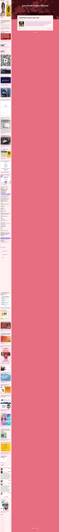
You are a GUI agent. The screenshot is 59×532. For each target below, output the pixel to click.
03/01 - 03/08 (2, 517)
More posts (35, 32)
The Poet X (4, 480)
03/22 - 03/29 (2, 516)
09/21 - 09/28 (2, 520)
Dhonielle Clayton (4, 493)
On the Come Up (5, 471)
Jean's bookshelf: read (6, 467)
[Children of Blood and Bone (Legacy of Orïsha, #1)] (1, 484)
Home (35, 10)
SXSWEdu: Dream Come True (29, 18)
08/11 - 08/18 (2, 528)
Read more (49, 28)
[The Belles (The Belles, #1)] (1, 494)
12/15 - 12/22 (2, 526)
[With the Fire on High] (1, 470)
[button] (50, 17)
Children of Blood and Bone (5, 484)
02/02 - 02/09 (3, 525)
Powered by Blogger (36, 528)
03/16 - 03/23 (2, 522)
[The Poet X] (1, 481)
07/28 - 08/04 (3, 529)
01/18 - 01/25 (2, 519)
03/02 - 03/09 (3, 523)
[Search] (52, 2)
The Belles (4, 492)
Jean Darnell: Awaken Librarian (35, 5)
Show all (50, 13)
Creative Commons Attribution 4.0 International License (6, 48)
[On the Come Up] (1, 473)
